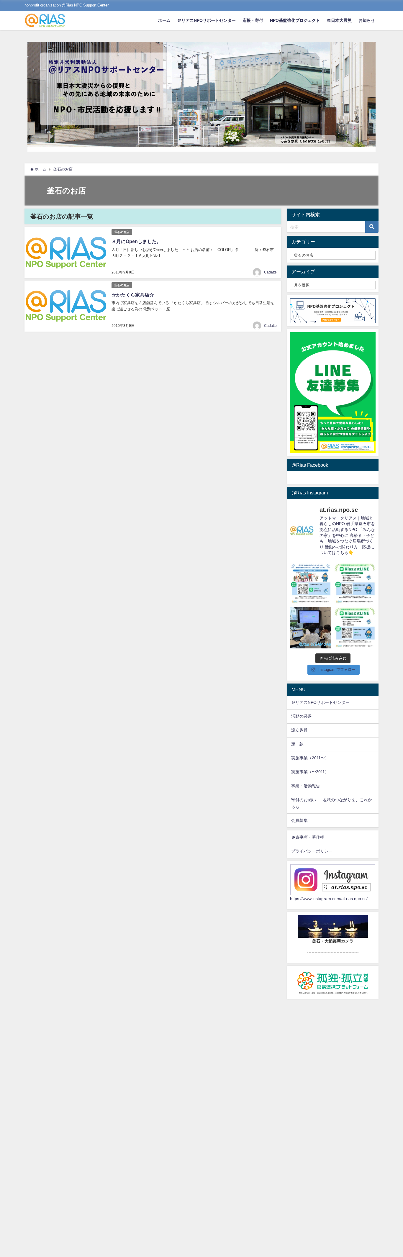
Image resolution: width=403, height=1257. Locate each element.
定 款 (297, 744)
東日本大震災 (339, 20)
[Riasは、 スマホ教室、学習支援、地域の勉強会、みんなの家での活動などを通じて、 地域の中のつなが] (310, 583)
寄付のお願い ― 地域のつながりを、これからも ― (331, 803)
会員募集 (299, 820)
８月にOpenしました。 (136, 241)
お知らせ (366, 20)
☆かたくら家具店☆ (133, 294)
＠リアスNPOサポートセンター (206, 20)
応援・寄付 (253, 20)
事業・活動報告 (305, 786)
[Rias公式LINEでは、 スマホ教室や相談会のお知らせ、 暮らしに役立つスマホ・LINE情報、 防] (355, 627)
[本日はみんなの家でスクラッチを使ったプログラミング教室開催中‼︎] (310, 627)
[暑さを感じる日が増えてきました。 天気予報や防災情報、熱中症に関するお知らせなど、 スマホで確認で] (355, 583)
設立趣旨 (299, 730)
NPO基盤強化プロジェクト (295, 20)
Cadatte (270, 272)
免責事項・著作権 (307, 837)
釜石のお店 (121, 232)
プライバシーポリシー (311, 851)
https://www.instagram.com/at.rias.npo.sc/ (329, 899)
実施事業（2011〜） (310, 758)
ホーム (164, 20)
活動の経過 (301, 716)
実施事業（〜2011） (310, 772)
